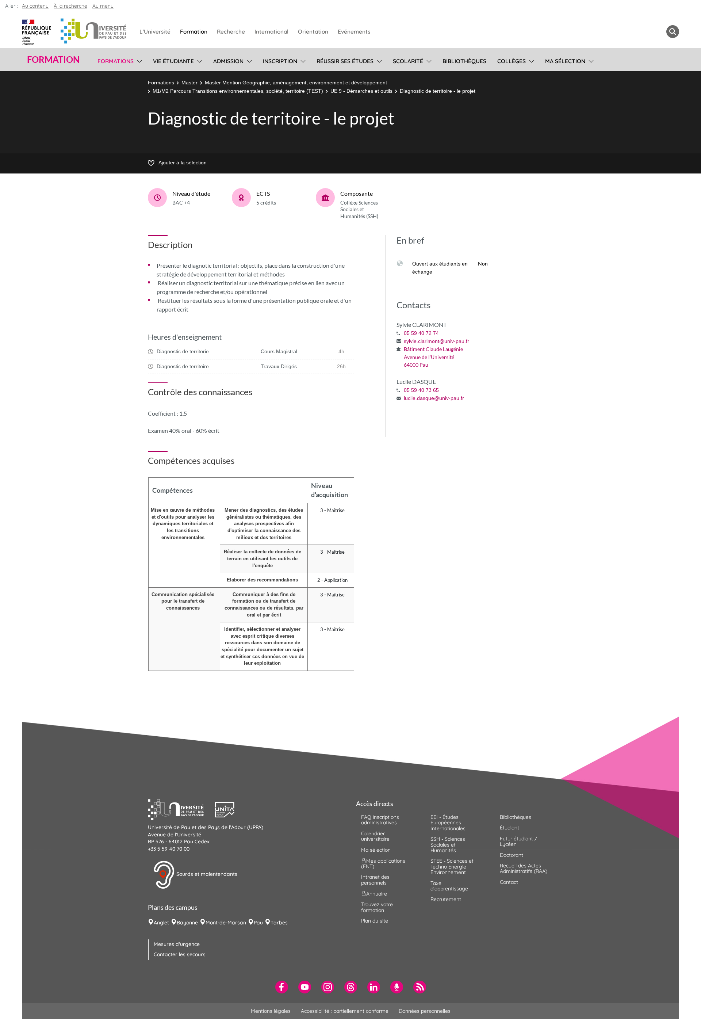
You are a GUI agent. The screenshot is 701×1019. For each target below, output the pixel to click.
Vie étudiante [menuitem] (173, 61)
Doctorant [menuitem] (511, 855)
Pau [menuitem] (258, 922)
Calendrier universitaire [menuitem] (375, 836)
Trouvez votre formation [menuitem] (377, 907)
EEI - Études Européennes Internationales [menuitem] (448, 823)
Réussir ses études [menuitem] (345, 61)
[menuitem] (281, 987)
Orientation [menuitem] (313, 31)
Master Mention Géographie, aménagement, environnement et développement (296, 82)
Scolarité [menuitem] (408, 61)
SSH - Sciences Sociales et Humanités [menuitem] (447, 845)
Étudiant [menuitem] (509, 827)
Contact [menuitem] (509, 882)
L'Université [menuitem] (155, 31)
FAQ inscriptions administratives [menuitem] (380, 820)
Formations (161, 82)
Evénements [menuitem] (354, 31)
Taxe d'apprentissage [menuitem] (449, 886)
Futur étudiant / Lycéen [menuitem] (518, 841)
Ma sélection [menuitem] (565, 61)
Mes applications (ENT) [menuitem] (383, 864)
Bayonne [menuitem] (187, 922)
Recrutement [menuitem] (445, 899)
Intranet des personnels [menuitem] (375, 880)
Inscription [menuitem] (280, 61)
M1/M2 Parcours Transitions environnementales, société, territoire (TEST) (238, 91)
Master (189, 82)
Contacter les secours (180, 954)
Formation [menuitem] (193, 31)
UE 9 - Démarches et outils (361, 91)
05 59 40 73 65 (421, 390)
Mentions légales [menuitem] (271, 1011)
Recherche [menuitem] (231, 31)
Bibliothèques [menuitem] (464, 61)
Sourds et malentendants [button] (206, 874)
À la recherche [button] (70, 6)
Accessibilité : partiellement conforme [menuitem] (344, 1011)
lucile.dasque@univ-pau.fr (434, 398)
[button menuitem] (672, 31)
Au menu (103, 6)
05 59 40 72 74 (421, 333)
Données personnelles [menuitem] (425, 1011)
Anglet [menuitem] (161, 922)
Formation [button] (53, 59)
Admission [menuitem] (228, 61)
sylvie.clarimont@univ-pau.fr (436, 341)
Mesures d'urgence (177, 944)
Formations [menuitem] (115, 61)
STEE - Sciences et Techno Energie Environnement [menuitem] (452, 866)
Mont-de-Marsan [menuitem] (226, 922)
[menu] (138, 60)
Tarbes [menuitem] (279, 922)
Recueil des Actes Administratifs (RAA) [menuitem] (523, 868)
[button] (181, 809)
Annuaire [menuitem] (376, 893)
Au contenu (35, 6)
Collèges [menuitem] (511, 61)
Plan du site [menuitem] (374, 920)
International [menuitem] (271, 31)
